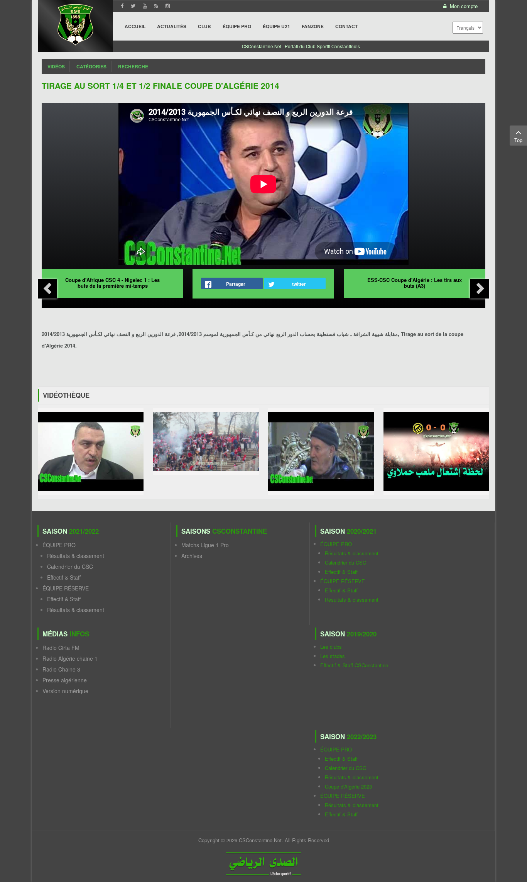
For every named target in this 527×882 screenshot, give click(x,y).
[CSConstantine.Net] (75, 23)
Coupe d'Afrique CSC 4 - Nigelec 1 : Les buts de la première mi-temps (112, 282)
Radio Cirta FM (60, 647)
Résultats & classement (75, 556)
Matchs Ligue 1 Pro (205, 545)
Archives (191, 556)
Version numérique (65, 691)
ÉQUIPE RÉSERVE (65, 588)
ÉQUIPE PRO (59, 545)
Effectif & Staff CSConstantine (354, 665)
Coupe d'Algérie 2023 (348, 786)
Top (518, 140)
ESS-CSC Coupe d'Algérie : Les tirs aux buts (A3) (414, 282)
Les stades (332, 656)
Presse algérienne (64, 680)
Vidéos (56, 66)
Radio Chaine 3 (61, 669)
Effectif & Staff (64, 577)
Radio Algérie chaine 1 (70, 658)
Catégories (91, 66)
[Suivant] (479, 289)
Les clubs (331, 646)
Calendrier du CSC (70, 566)
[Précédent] (47, 289)
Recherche (133, 66)
